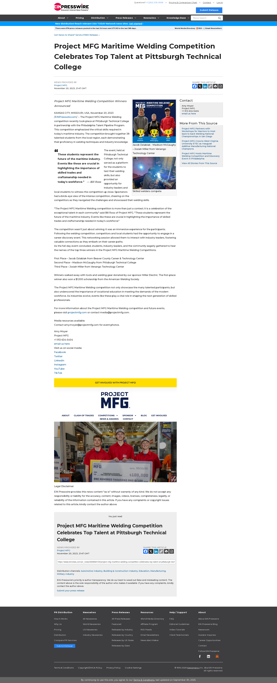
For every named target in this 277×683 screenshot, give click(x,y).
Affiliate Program (149, 624)
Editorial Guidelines (179, 624)
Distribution (60, 635)
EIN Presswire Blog (208, 624)
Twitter (58, 356)
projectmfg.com (77, 312)
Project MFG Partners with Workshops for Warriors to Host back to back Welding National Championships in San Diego (198, 132)
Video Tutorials (177, 629)
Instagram (60, 364)
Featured (116, 624)
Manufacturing (158, 571)
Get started (135, 23)
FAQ (172, 619)
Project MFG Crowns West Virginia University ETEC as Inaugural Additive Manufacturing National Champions (200, 145)
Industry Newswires (93, 635)
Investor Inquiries (207, 635)
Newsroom (203, 629)
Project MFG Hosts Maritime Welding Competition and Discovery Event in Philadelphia (201, 156)
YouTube (59, 368)
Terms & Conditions (64, 668)
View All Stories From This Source (199, 163)
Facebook (60, 352)
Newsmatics (193, 668)
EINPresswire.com (65, 117)
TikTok (58, 373)
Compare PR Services (65, 640)
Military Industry (65, 574)
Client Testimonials (179, 635)
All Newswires (90, 619)
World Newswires (92, 624)
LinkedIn (59, 360)
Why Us (58, 624)
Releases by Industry (122, 629)
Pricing (183, 2)
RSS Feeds (146, 629)
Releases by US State (123, 640)
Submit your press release (70, 590)
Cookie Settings (133, 668)
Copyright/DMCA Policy (90, 668)
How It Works (61, 619)
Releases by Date (121, 645)
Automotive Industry (91, 571)
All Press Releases (121, 619)
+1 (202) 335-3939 (154, 2)
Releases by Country (122, 635)
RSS (200, 28)
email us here (62, 343)
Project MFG (60, 85)
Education (144, 571)
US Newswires (90, 629)
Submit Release (209, 10)
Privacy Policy (113, 668)
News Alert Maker (150, 640)
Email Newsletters (213, 28)
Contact (207, 2)
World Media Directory (185, 28)
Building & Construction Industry (120, 571)
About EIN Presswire (208, 619)
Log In (220, 2)
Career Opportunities (209, 640)
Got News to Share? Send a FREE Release (77, 35)
